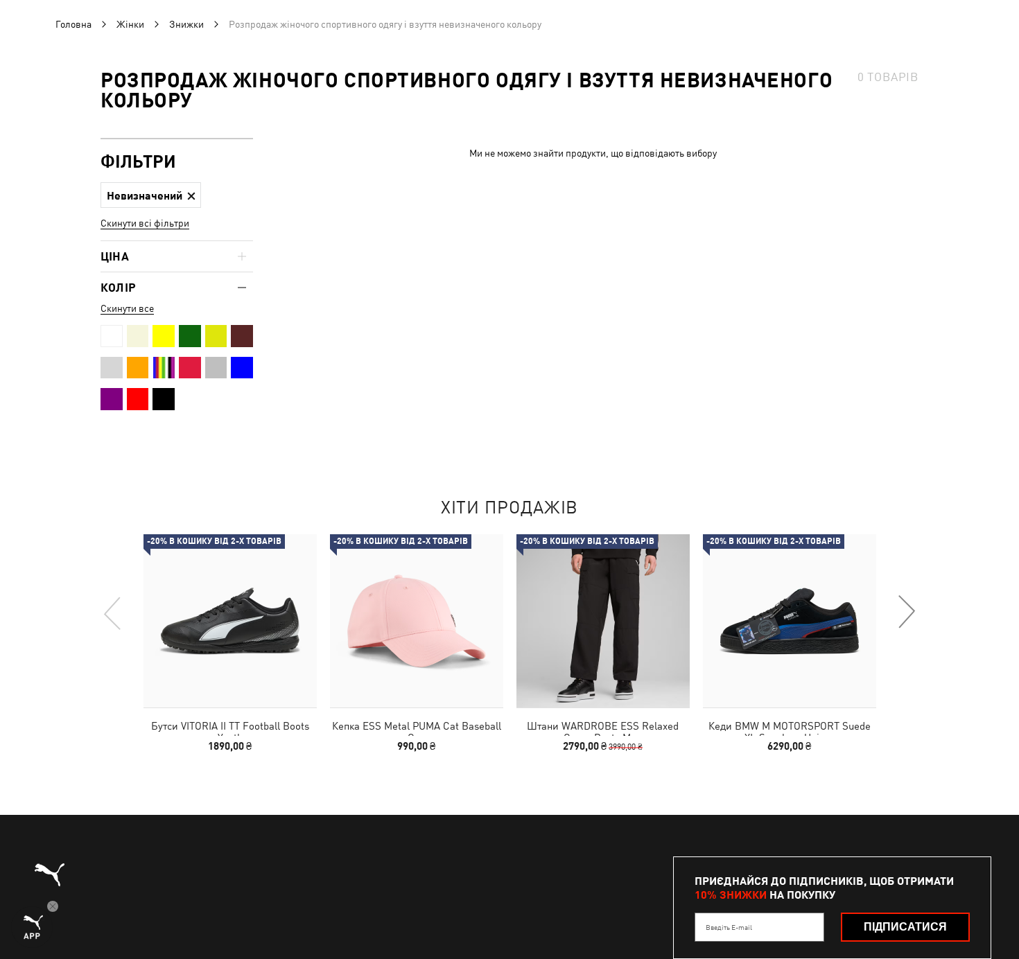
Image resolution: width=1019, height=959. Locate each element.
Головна (73, 24)
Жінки (130, 24)
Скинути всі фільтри (145, 223)
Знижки (186, 24)
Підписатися (905, 927)
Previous (113, 612)
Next (906, 612)
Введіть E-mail (729, 927)
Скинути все (127, 308)
